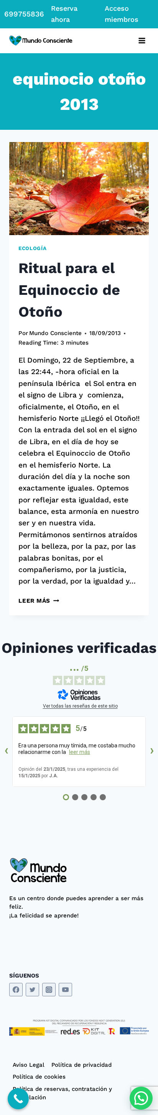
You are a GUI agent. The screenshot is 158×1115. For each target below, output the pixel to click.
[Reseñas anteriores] (6, 751)
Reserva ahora (64, 13)
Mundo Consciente (55, 333)
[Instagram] (49, 989)
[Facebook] (16, 989)
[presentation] (79, 188)
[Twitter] (32, 989)
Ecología (32, 248)
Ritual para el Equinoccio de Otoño (69, 290)
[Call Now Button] (18, 1098)
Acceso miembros (121, 13)
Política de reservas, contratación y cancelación (62, 1093)
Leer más (38, 600)
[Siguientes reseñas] (151, 751)
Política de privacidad (81, 1064)
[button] (141, 1098)
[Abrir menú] (142, 41)
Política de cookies (39, 1076)
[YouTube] (65, 989)
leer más (79, 752)
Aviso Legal (28, 1064)
